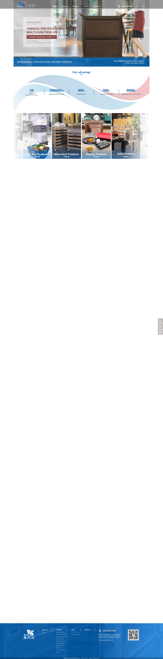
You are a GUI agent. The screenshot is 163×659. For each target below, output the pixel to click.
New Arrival (75, 632)
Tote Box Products (61, 650)
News (85, 6)
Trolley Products (60, 645)
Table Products (60, 643)
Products (76, 6)
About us (64, 6)
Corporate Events (76, 634)
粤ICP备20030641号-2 (84, 658)
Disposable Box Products (62, 636)
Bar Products (59, 647)
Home (54, 6)
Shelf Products (60, 639)
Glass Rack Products (61, 634)
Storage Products (60, 632)
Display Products (60, 641)
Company (44, 632)
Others (57, 652)
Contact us (96, 6)
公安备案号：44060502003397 (94, 658)
